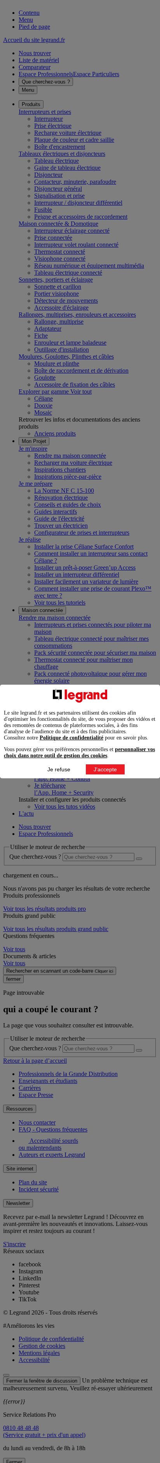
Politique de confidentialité (71, 738)
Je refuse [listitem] (58, 769)
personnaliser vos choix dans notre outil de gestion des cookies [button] (79, 752)
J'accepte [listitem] (105, 769)
